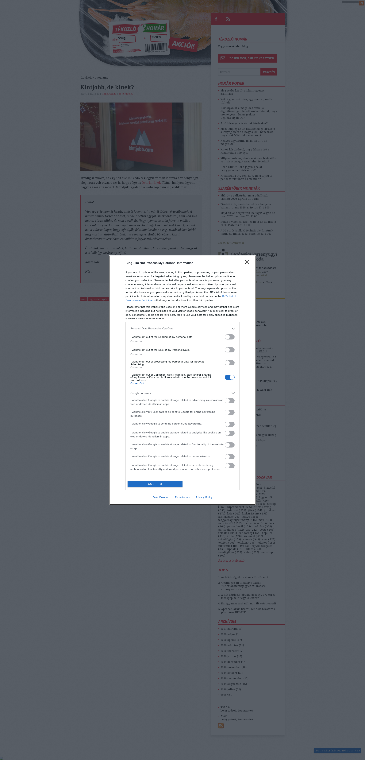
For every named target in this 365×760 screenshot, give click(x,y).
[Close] (248, 263)
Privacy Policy (204, 497)
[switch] (230, 336)
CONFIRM (155, 484)
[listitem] (182, 329)
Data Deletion (161, 497)
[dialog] (182, 380)
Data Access (182, 497)
